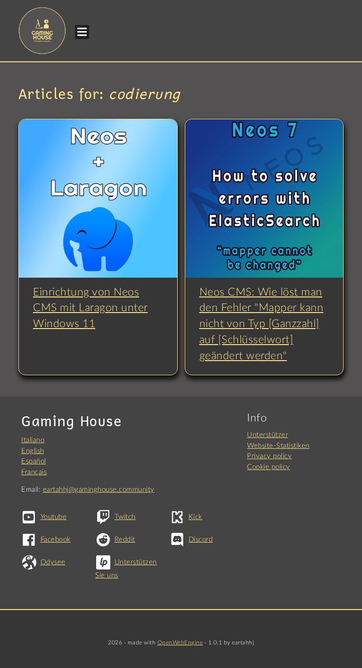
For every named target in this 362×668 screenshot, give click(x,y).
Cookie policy (268, 466)
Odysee (53, 562)
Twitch (125, 516)
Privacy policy (269, 456)
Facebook (56, 539)
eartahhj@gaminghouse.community (99, 489)
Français (34, 472)
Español (33, 461)
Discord (201, 539)
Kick (195, 516)
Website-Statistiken (278, 445)
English (32, 450)
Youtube (53, 516)
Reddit (125, 539)
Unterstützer (267, 434)
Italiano (32, 440)
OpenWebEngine (180, 642)
